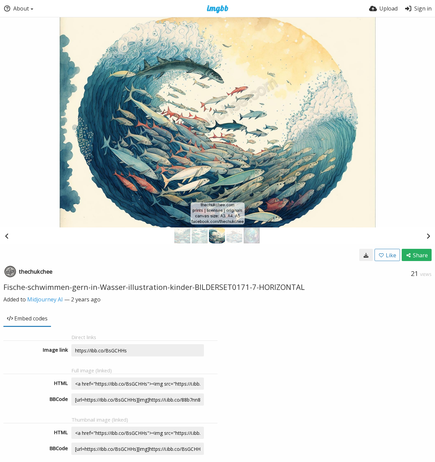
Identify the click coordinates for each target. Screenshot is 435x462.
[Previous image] (7, 236)
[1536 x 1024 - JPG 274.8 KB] (366, 255)
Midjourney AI (45, 299)
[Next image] (428, 236)
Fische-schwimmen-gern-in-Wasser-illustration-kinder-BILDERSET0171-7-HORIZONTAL (154, 287)
